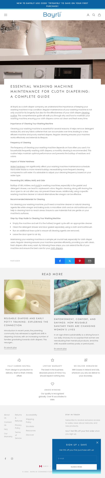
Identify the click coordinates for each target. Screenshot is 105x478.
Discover (30, 435)
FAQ (6, 429)
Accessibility (31, 415)
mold (37, 185)
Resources (31, 430)
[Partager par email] (89, 261)
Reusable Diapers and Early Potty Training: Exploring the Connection (26, 322)
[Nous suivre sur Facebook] (5, 458)
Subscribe (76, 467)
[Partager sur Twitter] (70, 261)
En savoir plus (10, 347)
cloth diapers (57, 248)
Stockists (30, 426)
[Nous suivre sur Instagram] (12, 458)
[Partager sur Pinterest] (80, 261)
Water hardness (17, 166)
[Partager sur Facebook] (60, 261)
